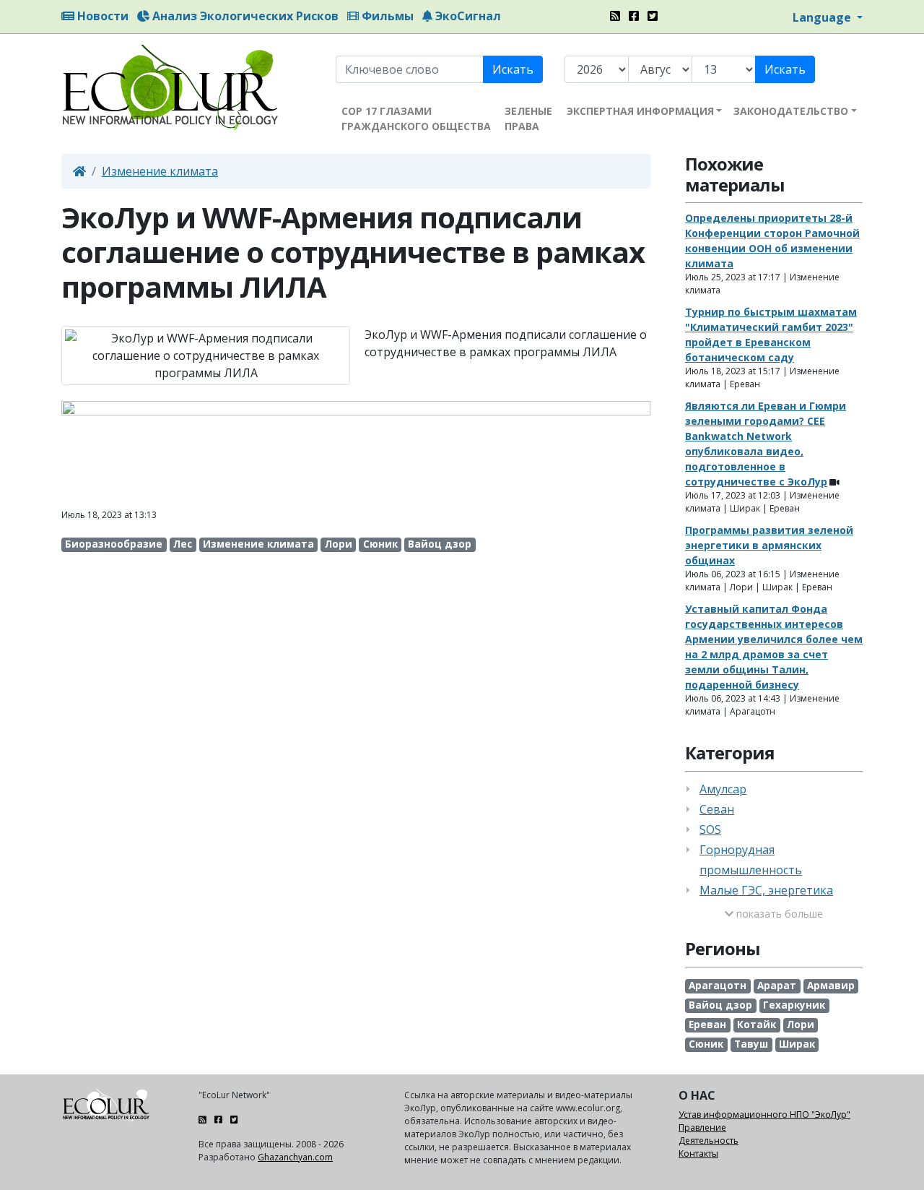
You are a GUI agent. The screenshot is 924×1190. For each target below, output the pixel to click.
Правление (702, 1127)
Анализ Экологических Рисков (244, 16)
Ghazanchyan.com (295, 1157)
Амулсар (722, 789)
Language (823, 17)
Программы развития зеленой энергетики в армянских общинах (769, 545)
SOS (710, 829)
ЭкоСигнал (466, 16)
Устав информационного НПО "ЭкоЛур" (764, 1114)
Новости (101, 16)
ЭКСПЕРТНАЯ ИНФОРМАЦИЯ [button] (640, 111)
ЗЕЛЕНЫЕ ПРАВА (528, 118)
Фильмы (386, 16)
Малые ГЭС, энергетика (766, 890)
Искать (512, 69)
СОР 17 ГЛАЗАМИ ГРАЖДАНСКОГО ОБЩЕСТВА (416, 118)
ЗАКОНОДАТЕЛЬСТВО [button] (790, 111)
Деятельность (708, 1140)
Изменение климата (160, 171)
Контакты (698, 1153)
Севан (716, 809)
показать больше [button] (778, 913)
